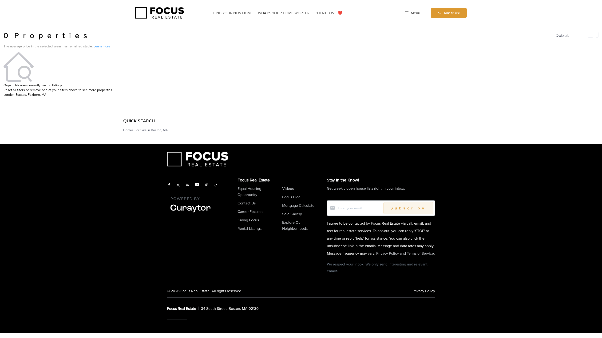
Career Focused (251, 211)
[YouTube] (197, 185)
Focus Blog (291, 197)
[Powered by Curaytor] (190, 212)
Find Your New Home (233, 12)
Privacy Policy (423, 290)
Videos (288, 188)
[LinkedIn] (187, 185)
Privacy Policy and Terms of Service (405, 253)
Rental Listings (249, 228)
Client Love (328, 12)
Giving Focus (248, 220)
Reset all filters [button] (14, 90)
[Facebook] (169, 185)
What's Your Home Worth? (283, 12)
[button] (412, 12)
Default (562, 35)
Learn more (102, 46)
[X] (178, 185)
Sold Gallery (292, 213)
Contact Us (247, 203)
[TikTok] (216, 185)
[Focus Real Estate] (159, 13)
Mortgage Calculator (299, 205)
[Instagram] (207, 185)
